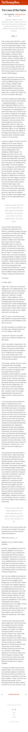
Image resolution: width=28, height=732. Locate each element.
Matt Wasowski (9, 14)
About (14, 712)
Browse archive (14, 694)
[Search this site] (22, 2)
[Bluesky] (12, 709)
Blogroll (14, 717)
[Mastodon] (15, 709)
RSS (14, 714)
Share (13, 36)
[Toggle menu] (25, 2)
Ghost (17, 721)
